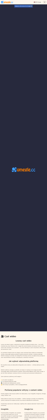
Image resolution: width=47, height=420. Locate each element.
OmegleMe (4, 409)
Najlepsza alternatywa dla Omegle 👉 (23, 6)
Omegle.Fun (28, 409)
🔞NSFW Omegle (37, 2)
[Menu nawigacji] (44, 2)
